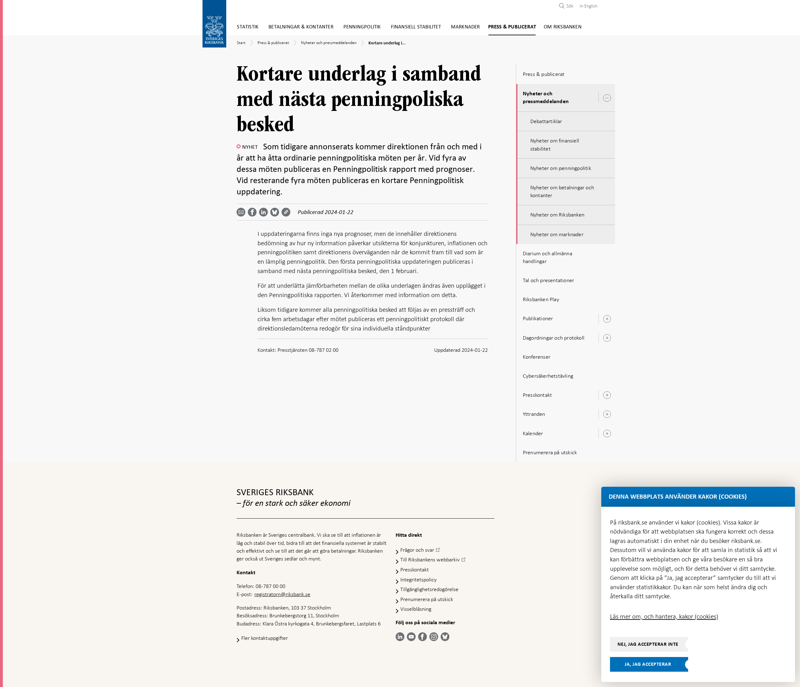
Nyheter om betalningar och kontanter (562, 191)
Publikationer (538, 318)
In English (589, 6)
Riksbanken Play (541, 299)
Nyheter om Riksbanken (557, 214)
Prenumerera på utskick (550, 452)
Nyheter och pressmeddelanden (546, 97)
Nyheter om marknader (556, 234)
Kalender (533, 433)
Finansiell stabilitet (416, 27)
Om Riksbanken (563, 27)
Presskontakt (537, 394)
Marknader (465, 27)
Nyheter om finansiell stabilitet (554, 144)
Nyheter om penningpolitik (560, 168)
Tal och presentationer (548, 280)
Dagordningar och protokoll (553, 337)
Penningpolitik (362, 27)
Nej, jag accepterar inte (648, 644)
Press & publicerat (512, 27)
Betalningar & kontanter (300, 27)
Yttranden (534, 414)
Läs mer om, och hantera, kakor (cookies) (664, 616)
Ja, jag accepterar (648, 664)
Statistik (247, 27)
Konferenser (536, 356)
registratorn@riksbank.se (282, 594)
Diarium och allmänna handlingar (547, 257)
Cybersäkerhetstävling (548, 375)
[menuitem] (587, 5)
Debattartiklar (546, 121)
